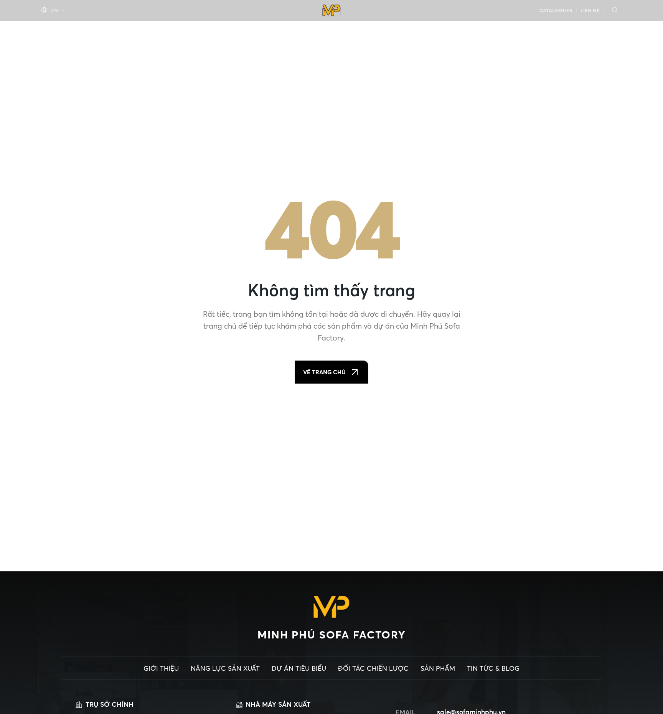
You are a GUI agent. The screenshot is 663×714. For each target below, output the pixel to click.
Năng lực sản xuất (127, 29)
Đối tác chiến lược (463, 29)
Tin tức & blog (590, 29)
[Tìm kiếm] (615, 10)
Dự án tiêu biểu (203, 29)
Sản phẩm (531, 29)
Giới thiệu (59, 29)
